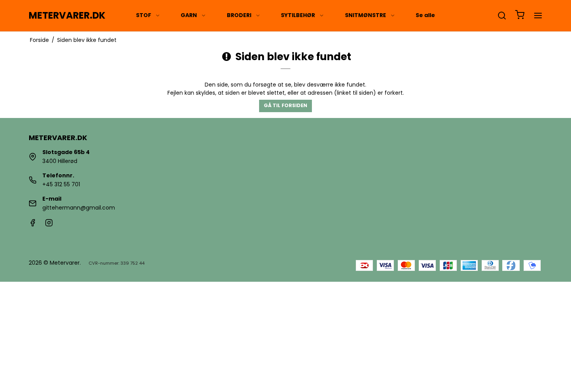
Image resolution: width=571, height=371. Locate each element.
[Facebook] (33, 225)
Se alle (425, 15)
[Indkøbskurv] (519, 15)
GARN (189, 15)
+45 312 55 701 (61, 184)
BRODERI (239, 15)
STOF (143, 15)
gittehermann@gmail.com (78, 208)
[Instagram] (49, 225)
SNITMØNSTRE (365, 15)
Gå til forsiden (285, 105)
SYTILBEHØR (298, 15)
